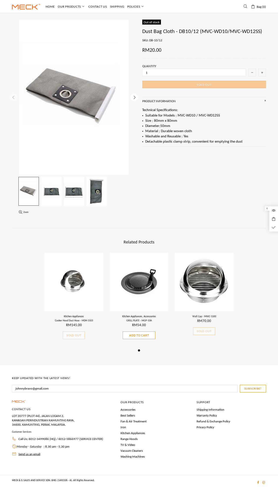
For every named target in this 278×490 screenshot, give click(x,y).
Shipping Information (210, 410)
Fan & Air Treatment (134, 421)
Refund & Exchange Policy (213, 421)
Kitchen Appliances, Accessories (139, 316)
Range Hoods (129, 439)
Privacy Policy (205, 427)
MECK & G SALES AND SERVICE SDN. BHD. (26, 6)
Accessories (128, 410)
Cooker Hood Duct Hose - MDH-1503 (74, 320)
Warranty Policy (207, 415)
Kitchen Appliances (74, 316)
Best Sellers (128, 415)
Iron (123, 427)
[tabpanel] (73, 300)
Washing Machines (133, 456)
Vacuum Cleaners (132, 451)
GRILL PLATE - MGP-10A (139, 320)
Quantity (149, 66)
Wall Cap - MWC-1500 (204, 316)
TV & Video (128, 445)
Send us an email (29, 454)
